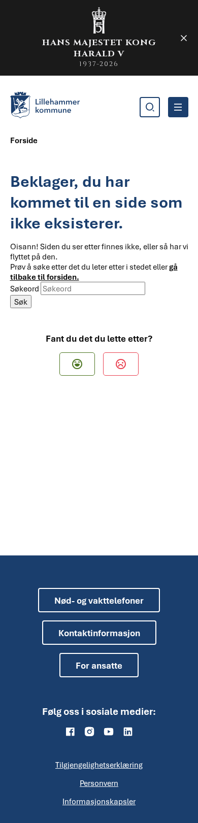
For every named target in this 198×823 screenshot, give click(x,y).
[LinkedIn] (128, 731)
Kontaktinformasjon (99, 633)
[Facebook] (70, 731)
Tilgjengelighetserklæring (99, 765)
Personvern (99, 783)
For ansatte (99, 665)
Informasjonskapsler (99, 801)
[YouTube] (108, 731)
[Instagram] (89, 731)
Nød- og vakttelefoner (99, 600)
